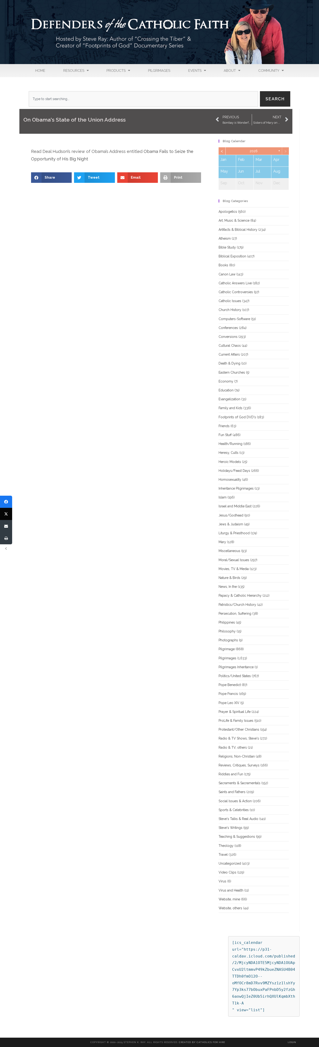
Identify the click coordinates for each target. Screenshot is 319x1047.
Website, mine (229, 899)
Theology (226, 846)
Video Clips (227, 872)
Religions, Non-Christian (237, 756)
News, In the (228, 586)
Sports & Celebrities (234, 810)
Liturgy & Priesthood (234, 533)
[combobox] (143, 99)
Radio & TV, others (233, 747)
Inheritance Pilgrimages (236, 488)
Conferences (228, 328)
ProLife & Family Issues (236, 720)
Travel (223, 854)
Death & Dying (229, 363)
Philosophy (227, 631)
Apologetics (228, 211)
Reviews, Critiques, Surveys (239, 765)
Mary (222, 542)
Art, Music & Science (234, 220)
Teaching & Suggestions (237, 836)
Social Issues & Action (235, 801)
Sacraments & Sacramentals (239, 783)
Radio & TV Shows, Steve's (239, 738)
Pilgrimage (227, 649)
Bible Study (227, 247)
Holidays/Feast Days (234, 471)
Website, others (230, 908)
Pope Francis (228, 694)
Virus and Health (231, 890)
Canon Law (227, 274)
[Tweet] (6, 514)
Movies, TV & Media (234, 569)
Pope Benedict (230, 685)
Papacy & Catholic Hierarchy (240, 595)
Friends (224, 426)
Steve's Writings (230, 828)
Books (223, 265)
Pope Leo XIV (229, 703)
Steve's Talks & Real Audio (238, 819)
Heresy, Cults (228, 453)
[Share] (6, 502)
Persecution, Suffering (235, 613)
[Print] (6, 538)
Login (292, 1042)
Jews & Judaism (231, 524)
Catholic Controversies (236, 292)
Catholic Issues (230, 301)
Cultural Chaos (230, 345)
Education (226, 390)
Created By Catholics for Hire (202, 1042)
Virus (222, 881)
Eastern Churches (232, 372)
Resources (73, 71)
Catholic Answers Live (235, 283)
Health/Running (230, 444)
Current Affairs (229, 354)
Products (116, 71)
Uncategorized (230, 863)
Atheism (225, 238)
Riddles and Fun (231, 774)
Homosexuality (230, 479)
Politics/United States (235, 676)
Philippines (227, 622)
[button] (51, 177)
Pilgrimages (159, 71)
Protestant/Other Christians (239, 729)
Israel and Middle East (235, 506)
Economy (226, 381)
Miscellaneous (229, 551)
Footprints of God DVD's (237, 417)
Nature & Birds (229, 578)
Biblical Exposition (232, 256)
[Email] (6, 526)
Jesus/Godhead (231, 515)
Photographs (228, 640)
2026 (254, 151)
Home (40, 71)
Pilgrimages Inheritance (236, 667)
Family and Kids (230, 408)
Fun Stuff (225, 435)
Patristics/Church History (237, 605)
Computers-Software (234, 319)
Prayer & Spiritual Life (235, 712)
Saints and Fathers (232, 792)
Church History (230, 310)
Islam (223, 497)
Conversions (228, 337)
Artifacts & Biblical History (238, 229)
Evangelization (229, 399)
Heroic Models (230, 462)
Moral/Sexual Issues (234, 560)
